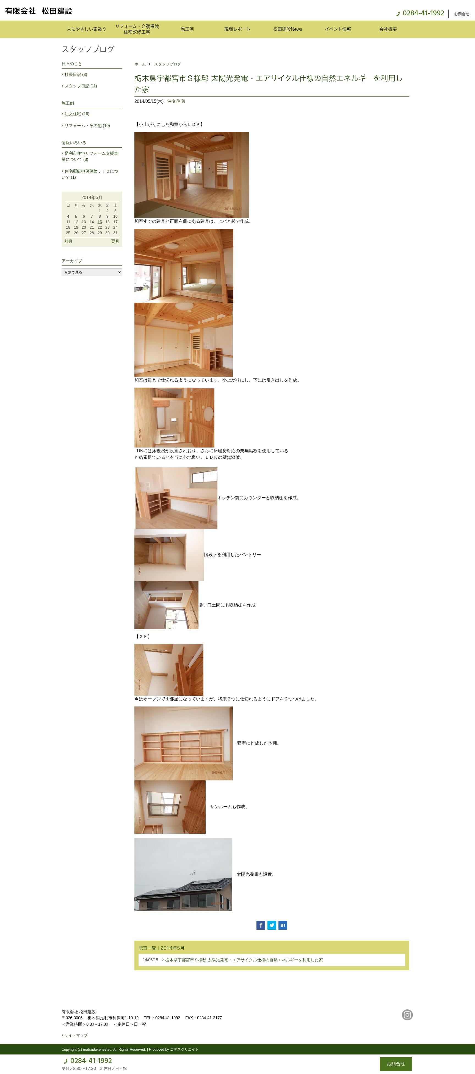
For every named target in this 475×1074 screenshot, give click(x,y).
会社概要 (388, 29)
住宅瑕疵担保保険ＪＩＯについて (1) (90, 174)
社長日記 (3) (76, 74)
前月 (68, 241)
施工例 (187, 29)
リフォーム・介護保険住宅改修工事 (137, 29)
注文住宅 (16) (77, 113)
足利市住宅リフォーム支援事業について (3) (90, 156)
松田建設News (287, 29)
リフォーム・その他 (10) (87, 125)
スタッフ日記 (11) (81, 86)
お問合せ (462, 14)
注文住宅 (176, 101)
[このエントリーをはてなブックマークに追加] (282, 925)
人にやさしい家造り (86, 29)
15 (100, 222)
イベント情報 (338, 29)
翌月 (115, 241)
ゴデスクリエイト (184, 1049)
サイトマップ (76, 1035)
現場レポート (237, 29)
